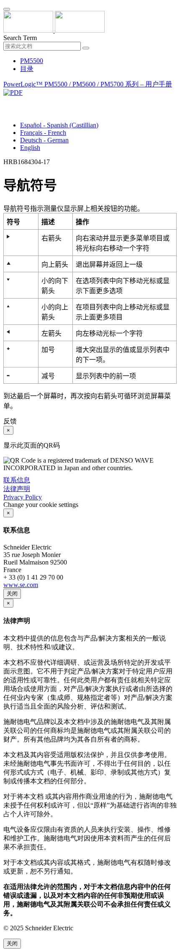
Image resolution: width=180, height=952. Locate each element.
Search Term (20, 37)
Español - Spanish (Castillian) (59, 125)
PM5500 (31, 60)
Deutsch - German (44, 140)
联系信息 (16, 480)
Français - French (43, 132)
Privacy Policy (22, 497)
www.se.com (20, 584)
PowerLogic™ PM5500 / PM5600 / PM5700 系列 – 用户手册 (87, 84)
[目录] (6, 102)
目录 (26, 68)
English (30, 147)
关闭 (12, 593)
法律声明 (16, 488)
